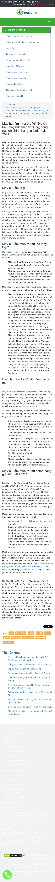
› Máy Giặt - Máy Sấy (14, 66)
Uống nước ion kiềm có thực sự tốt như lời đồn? (30, 664)
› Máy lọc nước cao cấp (15, 78)
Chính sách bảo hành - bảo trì (19, 760)
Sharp (42, 563)
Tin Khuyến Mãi (12, 793)
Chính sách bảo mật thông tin (19, 764)
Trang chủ (11, 104)
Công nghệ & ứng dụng (16, 784)
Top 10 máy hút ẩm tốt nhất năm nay (25, 669)
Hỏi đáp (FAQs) (12, 775)
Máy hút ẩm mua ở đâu (13, 252)
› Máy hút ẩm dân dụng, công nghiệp (22, 42)
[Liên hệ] (7, 874)
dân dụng (16, 638)
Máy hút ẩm (7, 391)
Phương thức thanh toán (16, 747)
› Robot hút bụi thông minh (17, 60)
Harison (37, 566)
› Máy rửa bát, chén (14, 84)
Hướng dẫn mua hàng (15, 742)
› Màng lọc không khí (14, 96)
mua (11, 633)
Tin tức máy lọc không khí (17, 789)
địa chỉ (39, 633)
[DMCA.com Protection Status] (13, 855)
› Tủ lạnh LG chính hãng (16, 54)
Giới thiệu (9, 738)
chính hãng (40, 638)
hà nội (47, 633)
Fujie (30, 566)
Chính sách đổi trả (13, 755)
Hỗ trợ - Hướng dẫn (14, 797)
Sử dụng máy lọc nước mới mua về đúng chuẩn (30, 707)
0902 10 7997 (16, 833)
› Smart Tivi (10, 48)
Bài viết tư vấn (11, 780)
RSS (51, 5)
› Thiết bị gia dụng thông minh (18, 90)
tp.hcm (6, 638)
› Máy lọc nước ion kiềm (16, 72)
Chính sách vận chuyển (16, 751)
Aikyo (24, 566)
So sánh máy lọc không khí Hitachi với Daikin (29, 673)
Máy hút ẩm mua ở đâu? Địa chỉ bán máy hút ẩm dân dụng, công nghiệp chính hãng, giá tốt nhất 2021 (26, 113)
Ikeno (10, 566)
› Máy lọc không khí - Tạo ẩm (18, 36)
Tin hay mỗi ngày (13, 802)
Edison (18, 566)
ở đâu (31, 633)
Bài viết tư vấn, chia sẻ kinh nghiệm (23, 107)
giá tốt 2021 (8, 642)
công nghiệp (28, 638)
